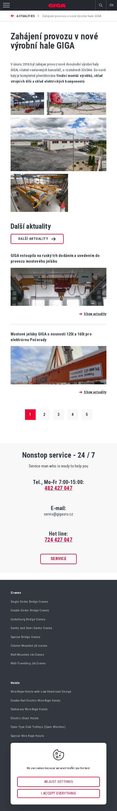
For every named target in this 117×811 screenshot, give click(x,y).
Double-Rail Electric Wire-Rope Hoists (36, 700)
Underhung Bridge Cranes (28, 619)
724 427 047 (58, 540)
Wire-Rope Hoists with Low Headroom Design (41, 691)
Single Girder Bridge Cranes (29, 601)
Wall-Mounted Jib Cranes (27, 654)
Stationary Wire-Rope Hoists (29, 709)
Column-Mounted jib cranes (29, 645)
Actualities (26, 16)
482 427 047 (58, 488)
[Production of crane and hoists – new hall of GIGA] (27, 116)
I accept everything (58, 793)
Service (59, 558)
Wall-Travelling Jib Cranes (28, 663)
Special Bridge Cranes (26, 637)
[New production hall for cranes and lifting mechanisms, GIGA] (58, 173)
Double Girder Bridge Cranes (30, 610)
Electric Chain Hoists (25, 718)
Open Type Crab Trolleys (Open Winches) (38, 727)
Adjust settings (58, 781)
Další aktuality (33, 239)
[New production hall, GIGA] (75, 116)
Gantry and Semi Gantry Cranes (32, 628)
